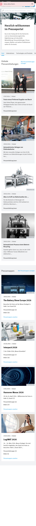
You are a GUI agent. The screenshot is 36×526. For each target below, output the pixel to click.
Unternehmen (10, 53)
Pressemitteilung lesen (10, 111)
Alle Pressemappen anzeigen (26, 270)
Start (2, 53)
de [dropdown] (2, 1)
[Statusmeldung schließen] (32, 3)
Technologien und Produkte (24, 53)
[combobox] (18, 10)
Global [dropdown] (8, 1)
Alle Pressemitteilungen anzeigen (28, 62)
